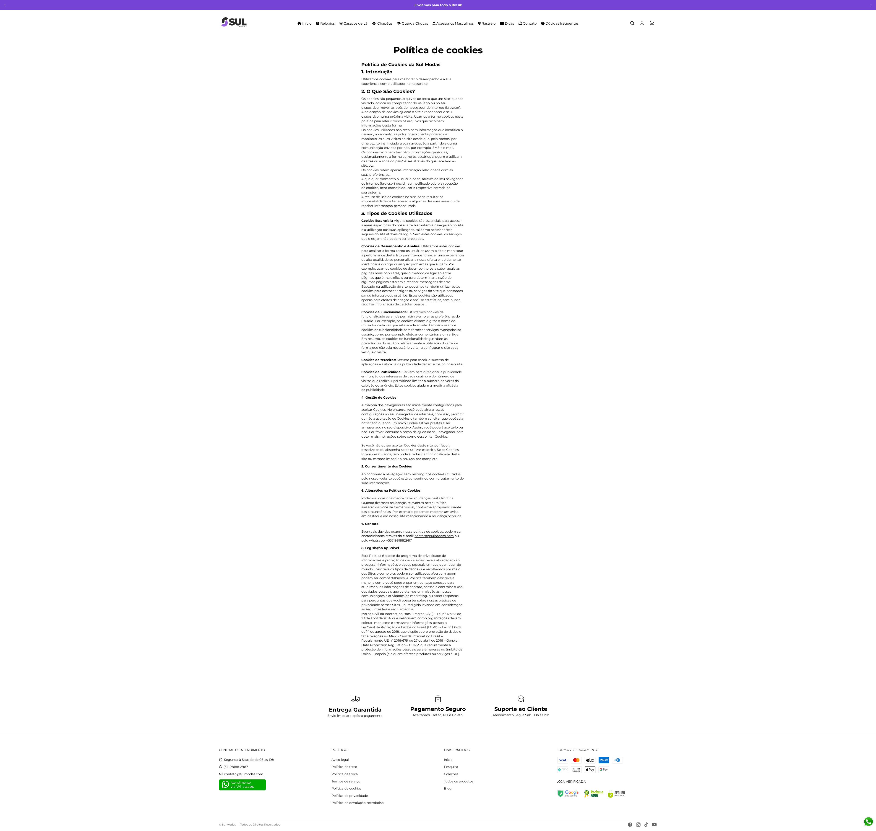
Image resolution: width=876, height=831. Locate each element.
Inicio (448, 760)
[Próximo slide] (871, 5)
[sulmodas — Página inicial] (234, 23)
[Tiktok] (646, 824)
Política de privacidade (349, 796)
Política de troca (344, 774)
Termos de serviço (345, 781)
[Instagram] (638, 824)
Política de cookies (346, 788)
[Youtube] (654, 824)
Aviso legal (340, 760)
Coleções (451, 774)
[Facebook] (630, 824)
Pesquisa (451, 767)
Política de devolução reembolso (357, 803)
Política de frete (344, 767)
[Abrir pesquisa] (632, 23)
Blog (448, 788)
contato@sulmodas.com (434, 536)
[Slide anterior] (5, 5)
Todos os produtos (458, 781)
